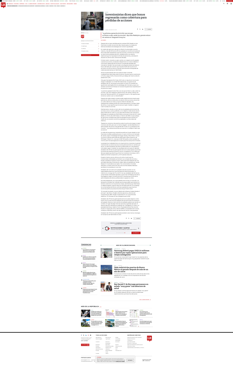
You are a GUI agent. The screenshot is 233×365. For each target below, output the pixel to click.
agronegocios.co (94, 359)
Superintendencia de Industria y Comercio (135, 347)
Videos (107, 353)
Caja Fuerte (108, 338)
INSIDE (75, 3)
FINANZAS (10, 3)
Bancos (141, 319)
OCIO (26, 3)
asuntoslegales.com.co (85, 359)
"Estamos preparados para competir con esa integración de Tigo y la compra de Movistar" (89, 282)
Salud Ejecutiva (118, 350)
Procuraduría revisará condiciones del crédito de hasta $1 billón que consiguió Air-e (97, 323)
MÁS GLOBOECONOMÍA (144, 299)
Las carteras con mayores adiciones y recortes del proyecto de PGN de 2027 (89, 251)
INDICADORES (70, 3)
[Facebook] (137, 29)
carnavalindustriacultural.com (87, 361)
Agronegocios (98, 337)
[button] (102, 228)
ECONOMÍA (16, 3)
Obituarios (108, 349)
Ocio (116, 349)
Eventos (117, 344)
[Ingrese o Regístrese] (231, 3)
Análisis (116, 337)
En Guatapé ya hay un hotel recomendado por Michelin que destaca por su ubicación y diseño (121, 324)
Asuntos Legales (99, 338)
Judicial (92, 319)
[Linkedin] (142, 29)
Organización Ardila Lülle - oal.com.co (146, 360)
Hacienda (84, 248)
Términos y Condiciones (132, 343)
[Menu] (7, 4)
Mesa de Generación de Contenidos (134, 337)
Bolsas (84, 255)
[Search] (224, 3)
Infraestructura (108, 347)
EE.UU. (92, 310)
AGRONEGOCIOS (41, 3)
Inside (116, 347)
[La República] (3, 5)
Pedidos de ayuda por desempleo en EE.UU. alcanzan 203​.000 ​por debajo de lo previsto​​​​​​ (96, 313)
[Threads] (91, 335)
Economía (117, 341)
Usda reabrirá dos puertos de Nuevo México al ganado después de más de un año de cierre (131, 269)
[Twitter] (140, 29)
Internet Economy (99, 349)
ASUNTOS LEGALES (54, 3)
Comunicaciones (86, 279)
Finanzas (97, 346)
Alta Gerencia (108, 337)
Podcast (97, 350)
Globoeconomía (118, 346)
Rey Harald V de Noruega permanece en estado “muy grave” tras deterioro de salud (131, 286)
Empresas (98, 344)
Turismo (117, 319)
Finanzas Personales (109, 346)
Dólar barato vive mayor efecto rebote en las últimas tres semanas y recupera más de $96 (90, 265)
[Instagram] (89, 335)
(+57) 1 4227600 (84, 340)
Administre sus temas (87, 55)
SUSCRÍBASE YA (136, 232)
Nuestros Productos (131, 338)
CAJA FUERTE (63, 3)
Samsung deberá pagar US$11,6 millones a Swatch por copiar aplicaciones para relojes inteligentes (131, 253)
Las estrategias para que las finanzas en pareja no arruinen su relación (146, 322)
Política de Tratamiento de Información (135, 344)
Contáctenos (129, 340)
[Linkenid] (86, 335)
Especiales (108, 344)
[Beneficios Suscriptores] (227, 3)
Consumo (98, 341)
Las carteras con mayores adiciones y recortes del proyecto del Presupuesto (146, 313)
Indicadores (98, 347)
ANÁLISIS (48, 3)
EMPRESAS (22, 3)
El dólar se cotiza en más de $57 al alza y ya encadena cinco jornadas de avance (89, 258)
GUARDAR (149, 29)
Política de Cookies (120, 361)
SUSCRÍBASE (229, 0)
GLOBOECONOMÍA (32, 3)
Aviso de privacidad (131, 341)
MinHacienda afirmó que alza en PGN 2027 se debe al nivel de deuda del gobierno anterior (89, 274)
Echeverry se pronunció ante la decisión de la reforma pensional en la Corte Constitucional (90, 291)
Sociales (97, 353)
